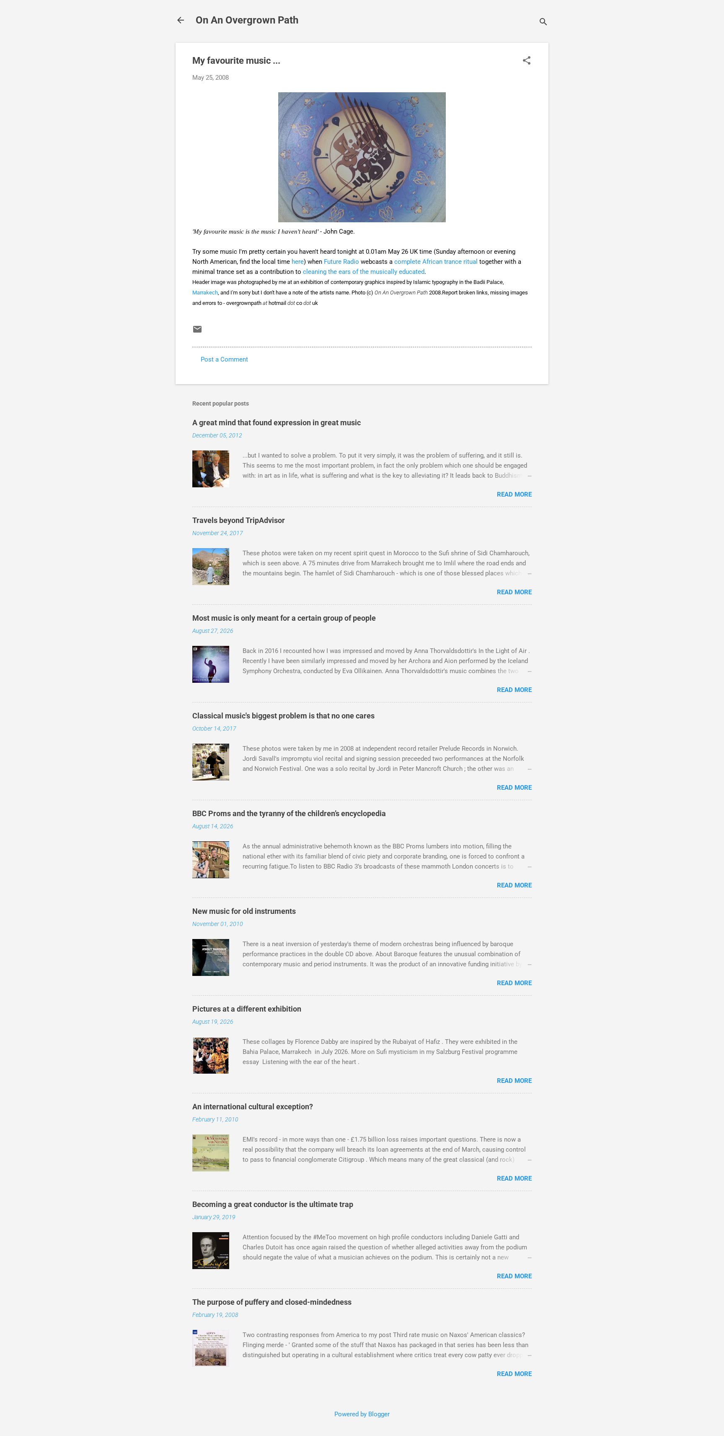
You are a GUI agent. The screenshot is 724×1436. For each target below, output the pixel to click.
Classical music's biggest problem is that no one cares (283, 715)
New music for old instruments (244, 911)
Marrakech (205, 292)
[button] (527, 61)
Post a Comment (224, 359)
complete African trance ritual (436, 261)
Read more (514, 494)
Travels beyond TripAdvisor (238, 520)
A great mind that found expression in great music (276, 422)
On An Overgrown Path (247, 20)
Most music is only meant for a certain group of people (284, 618)
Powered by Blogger (362, 1414)
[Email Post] (197, 332)
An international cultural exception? (252, 1106)
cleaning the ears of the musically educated (363, 272)
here (298, 261)
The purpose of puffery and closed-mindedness (272, 1302)
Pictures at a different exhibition (246, 1008)
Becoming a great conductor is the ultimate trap (272, 1204)
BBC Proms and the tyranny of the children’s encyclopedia (289, 813)
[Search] (543, 23)
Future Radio (342, 261)
